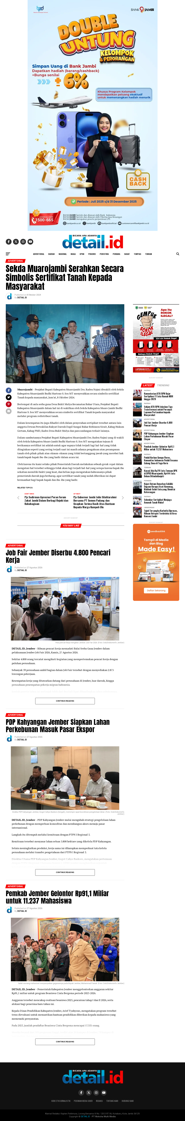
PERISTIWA (104, 253)
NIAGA (73, 253)
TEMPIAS (137, 253)
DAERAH (51, 253)
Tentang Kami (112, 1100)
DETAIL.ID (22, 297)
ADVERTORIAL (38, 253)
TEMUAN (148, 253)
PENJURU (92, 253)
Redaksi (99, 1100)
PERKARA (116, 253)
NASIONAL (63, 253)
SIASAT (127, 253)
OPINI (82, 253)
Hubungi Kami (128, 1100)
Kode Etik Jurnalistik (60, 1100)
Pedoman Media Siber (83, 1100)
